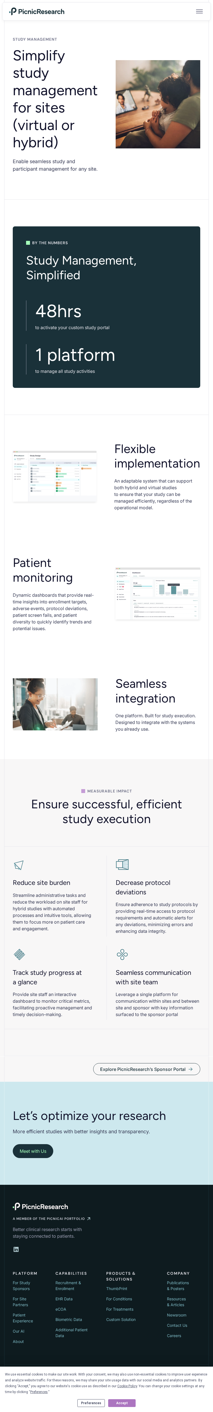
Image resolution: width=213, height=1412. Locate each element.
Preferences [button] (39, 1392)
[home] (37, 11)
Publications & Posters (178, 1285)
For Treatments (119, 1309)
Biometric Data (68, 1319)
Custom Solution (121, 1319)
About (18, 1341)
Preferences (91, 1403)
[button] (198, 11)
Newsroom (176, 1315)
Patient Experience (23, 1318)
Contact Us (177, 1325)
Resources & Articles (176, 1301)
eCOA (60, 1309)
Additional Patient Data (71, 1332)
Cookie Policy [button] (127, 1386)
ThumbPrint (116, 1288)
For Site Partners (20, 1301)
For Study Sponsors (21, 1285)
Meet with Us (33, 1151)
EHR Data (64, 1298)
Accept (122, 1403)
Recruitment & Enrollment (68, 1285)
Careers (174, 1335)
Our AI (18, 1331)
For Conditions (119, 1298)
